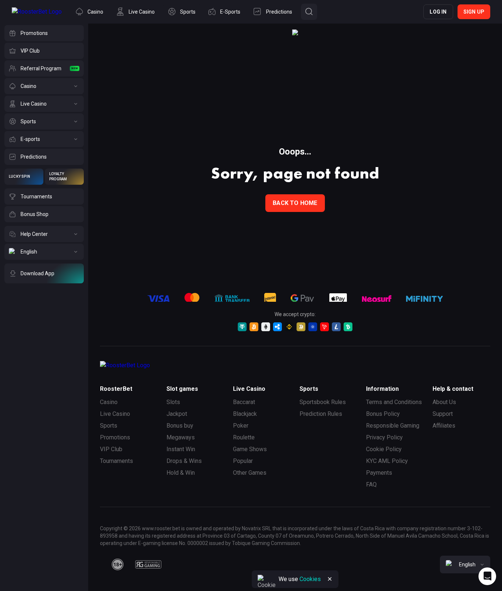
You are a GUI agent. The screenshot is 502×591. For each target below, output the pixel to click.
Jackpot (176, 413)
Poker (240, 425)
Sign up (473, 12)
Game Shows (250, 449)
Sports (108, 425)
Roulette (244, 437)
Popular (243, 460)
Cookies (310, 579)
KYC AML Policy (387, 460)
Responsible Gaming (392, 425)
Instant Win (180, 449)
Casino (109, 402)
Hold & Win (180, 472)
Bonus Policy (383, 413)
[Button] (309, 12)
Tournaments (116, 460)
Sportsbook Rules (323, 402)
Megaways (180, 437)
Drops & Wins (184, 460)
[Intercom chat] (487, 576)
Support (443, 413)
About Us (444, 402)
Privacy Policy (384, 437)
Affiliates (444, 425)
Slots (173, 402)
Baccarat (244, 402)
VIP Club (111, 449)
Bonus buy (179, 425)
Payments (379, 472)
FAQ (371, 484)
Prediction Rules (321, 413)
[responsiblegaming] (148, 564)
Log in (438, 12)
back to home (295, 202)
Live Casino (115, 413)
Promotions (115, 437)
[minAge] (117, 564)
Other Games (249, 472)
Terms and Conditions (394, 402)
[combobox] (465, 564)
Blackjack (245, 413)
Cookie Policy (384, 449)
